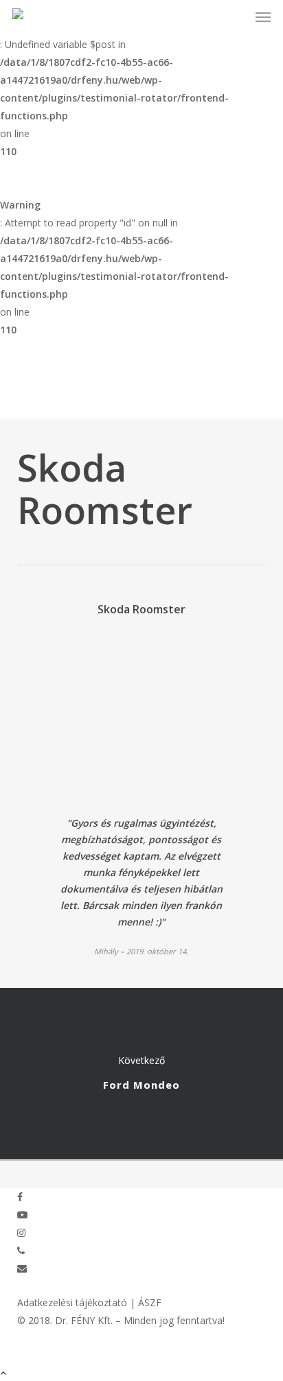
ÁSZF (149, 1302)
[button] (263, 16)
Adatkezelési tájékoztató (72, 1302)
